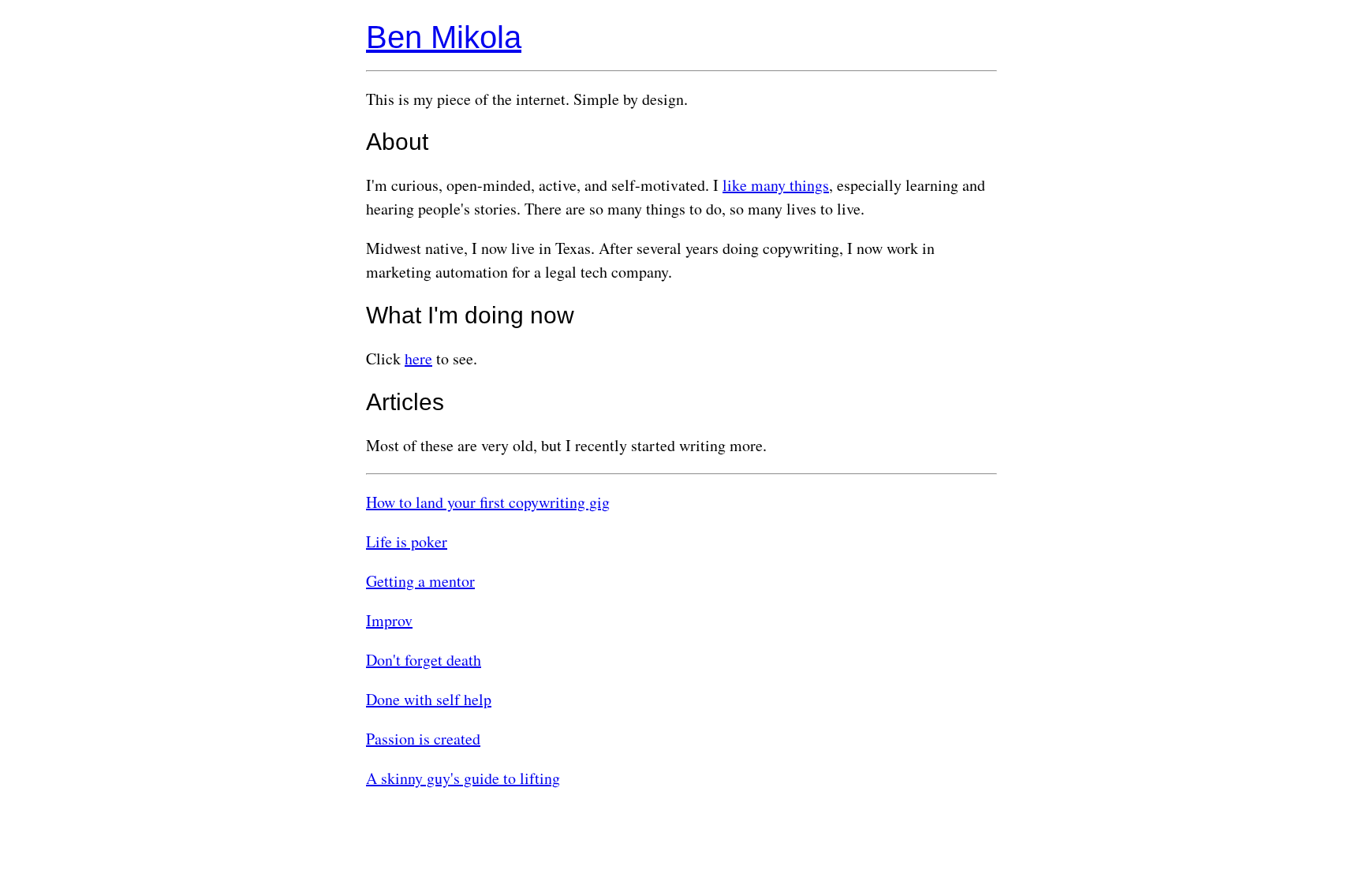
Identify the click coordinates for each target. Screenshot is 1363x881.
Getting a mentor (420, 581)
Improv (389, 620)
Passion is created (423, 738)
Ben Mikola (443, 37)
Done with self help (428, 699)
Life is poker (406, 541)
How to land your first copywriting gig (488, 502)
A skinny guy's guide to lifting (463, 778)
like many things (776, 185)
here (418, 358)
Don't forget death (423, 659)
